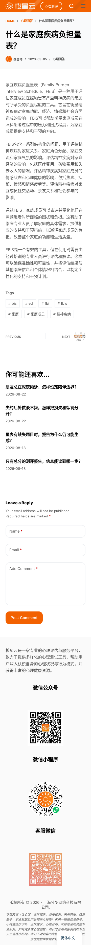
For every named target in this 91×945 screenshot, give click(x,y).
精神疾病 (62, 314)
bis (12, 303)
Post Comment (24, 617)
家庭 (13, 314)
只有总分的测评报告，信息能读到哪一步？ (44, 461)
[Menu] (83, 6)
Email (15, 549)
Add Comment (23, 568)
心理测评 (51, 6)
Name (15, 531)
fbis (62, 303)
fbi (45, 303)
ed (29, 303)
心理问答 (59, 59)
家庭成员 (36, 314)
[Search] (71, 6)
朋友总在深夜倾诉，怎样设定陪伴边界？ (42, 386)
